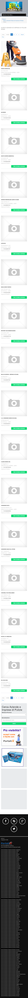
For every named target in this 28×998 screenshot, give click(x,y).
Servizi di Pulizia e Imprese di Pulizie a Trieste (10, 992)
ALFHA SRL (3, 243)
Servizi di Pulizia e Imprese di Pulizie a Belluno (10, 854)
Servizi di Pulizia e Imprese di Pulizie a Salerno (10, 937)
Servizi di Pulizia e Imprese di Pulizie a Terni (9, 891)
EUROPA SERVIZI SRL (5, 68)
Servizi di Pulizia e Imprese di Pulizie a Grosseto (10, 867)
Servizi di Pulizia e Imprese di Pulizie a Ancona (10, 949)
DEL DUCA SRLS (4, 680)
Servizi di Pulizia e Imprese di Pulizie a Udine (10, 894)
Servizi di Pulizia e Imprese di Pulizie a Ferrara (10, 962)
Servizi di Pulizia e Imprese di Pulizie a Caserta (10, 958)
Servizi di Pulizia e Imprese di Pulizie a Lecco (10, 869)
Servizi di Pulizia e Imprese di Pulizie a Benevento (11, 904)
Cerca (14, 723)
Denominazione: (6, 717)
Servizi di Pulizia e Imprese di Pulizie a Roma (10, 985)
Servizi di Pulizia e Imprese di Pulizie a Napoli (10, 875)
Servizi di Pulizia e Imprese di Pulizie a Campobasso (11, 908)
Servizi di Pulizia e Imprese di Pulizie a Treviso (10, 942)
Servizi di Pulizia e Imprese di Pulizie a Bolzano (10, 955)
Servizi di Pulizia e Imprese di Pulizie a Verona (10, 995)
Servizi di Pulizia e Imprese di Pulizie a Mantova (10, 971)
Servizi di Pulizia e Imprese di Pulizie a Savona (10, 888)
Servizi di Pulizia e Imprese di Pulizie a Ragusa (10, 884)
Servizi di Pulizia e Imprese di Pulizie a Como (10, 861)
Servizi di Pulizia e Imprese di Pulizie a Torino (10, 941)
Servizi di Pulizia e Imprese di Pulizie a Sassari (10, 987)
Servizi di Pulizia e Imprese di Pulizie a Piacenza (10, 881)
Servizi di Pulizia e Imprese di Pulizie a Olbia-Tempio (11, 877)
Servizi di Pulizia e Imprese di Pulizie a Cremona (10, 961)
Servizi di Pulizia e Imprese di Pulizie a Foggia (10, 914)
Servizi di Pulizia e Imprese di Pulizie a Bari (9, 952)
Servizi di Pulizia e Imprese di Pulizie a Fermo (10, 912)
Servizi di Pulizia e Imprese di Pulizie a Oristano (10, 927)
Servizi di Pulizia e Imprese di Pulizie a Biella (10, 855)
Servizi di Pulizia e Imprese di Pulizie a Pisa (9, 931)
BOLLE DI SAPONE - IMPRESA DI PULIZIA (9, 374)
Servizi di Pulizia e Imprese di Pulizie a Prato (10, 982)
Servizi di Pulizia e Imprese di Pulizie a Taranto (10, 940)
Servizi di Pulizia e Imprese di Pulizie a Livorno (10, 919)
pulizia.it (2, 838)
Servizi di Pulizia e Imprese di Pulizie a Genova (10, 915)
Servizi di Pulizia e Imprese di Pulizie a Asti (9, 852)
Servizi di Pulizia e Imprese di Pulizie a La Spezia (10, 868)
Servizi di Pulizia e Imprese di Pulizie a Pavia (10, 978)
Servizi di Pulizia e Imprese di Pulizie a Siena (10, 938)
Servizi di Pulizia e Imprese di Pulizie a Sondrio (10, 890)
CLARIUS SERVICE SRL (5, 461)
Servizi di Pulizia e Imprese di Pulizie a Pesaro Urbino (11, 930)
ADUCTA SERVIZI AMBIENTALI (7, 156)
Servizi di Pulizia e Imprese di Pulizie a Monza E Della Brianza (13, 974)
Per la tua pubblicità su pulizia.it (7, 845)
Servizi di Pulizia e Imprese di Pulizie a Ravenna (10, 934)
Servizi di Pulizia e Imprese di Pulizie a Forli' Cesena (11, 964)
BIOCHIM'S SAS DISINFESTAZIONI (8, 330)
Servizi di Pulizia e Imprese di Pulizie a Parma (10, 928)
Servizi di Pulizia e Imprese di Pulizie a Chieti (10, 959)
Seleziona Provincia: (7, 712)
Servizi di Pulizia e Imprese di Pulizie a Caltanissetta (11, 858)
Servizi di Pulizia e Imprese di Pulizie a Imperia (10, 917)
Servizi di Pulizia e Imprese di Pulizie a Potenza (10, 932)
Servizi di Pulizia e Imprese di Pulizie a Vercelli (10, 945)
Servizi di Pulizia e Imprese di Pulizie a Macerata (10, 921)
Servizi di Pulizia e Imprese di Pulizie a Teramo (10, 990)
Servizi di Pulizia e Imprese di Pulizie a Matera (10, 922)
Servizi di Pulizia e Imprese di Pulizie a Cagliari (10, 957)
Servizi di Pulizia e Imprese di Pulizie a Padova (10, 977)
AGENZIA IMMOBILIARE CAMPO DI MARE (10, 199)
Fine (3, 37)
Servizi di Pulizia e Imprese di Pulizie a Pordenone (11, 882)
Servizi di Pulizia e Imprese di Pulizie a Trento (10, 892)
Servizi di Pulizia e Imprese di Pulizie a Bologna (10, 905)
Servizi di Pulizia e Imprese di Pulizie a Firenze (10, 864)
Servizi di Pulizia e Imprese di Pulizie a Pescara (10, 979)
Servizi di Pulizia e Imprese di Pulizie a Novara (10, 925)
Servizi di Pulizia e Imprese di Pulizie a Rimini (10, 935)
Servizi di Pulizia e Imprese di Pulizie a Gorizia (10, 965)
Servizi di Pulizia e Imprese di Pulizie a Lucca (10, 871)
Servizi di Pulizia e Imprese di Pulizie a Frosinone (10, 865)
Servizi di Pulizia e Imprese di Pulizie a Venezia (10, 994)
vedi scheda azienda (19, 79)
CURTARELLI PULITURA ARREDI (7, 592)
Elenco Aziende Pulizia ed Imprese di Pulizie (13, 20)
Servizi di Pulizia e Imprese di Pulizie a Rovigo (10, 887)
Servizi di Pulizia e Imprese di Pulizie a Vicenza (10, 897)
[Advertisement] (12, 778)
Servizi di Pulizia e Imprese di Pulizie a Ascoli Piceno (11, 951)
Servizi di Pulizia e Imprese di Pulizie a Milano (10, 874)
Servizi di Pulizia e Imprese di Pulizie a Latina (10, 918)
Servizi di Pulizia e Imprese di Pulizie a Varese (10, 944)
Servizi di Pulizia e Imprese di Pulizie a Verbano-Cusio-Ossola (13, 895)
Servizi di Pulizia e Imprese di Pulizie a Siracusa (10, 988)
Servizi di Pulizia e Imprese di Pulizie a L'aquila (10, 967)
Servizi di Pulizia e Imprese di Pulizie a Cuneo (10, 862)
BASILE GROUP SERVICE (6, 287)
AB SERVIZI (3, 112)
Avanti (22, 34)
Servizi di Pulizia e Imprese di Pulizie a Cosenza (10, 911)
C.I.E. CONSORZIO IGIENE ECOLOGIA (9, 418)
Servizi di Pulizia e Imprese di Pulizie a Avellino (10, 902)
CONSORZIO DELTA (5, 505)
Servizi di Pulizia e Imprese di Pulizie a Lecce (10, 968)
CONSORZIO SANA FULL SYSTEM (8, 549)
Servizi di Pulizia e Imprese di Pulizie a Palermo (10, 878)
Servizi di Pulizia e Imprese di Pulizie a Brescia (10, 857)
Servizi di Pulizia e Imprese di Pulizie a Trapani (10, 991)
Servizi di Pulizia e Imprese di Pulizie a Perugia (10, 880)
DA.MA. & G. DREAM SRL (6, 636)
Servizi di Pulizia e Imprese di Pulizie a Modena (10, 924)
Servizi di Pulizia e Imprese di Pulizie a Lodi (9, 969)
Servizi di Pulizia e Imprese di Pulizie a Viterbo (10, 947)
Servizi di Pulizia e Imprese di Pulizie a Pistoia (10, 981)
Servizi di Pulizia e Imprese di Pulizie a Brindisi (10, 907)
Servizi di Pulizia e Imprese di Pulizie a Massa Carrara (11, 872)
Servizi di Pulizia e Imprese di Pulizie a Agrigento (10, 849)
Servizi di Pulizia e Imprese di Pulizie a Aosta (10, 851)
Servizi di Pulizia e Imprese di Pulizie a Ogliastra (10, 975)
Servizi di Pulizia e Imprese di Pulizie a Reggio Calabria (12, 984)
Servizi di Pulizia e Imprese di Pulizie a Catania (10, 859)
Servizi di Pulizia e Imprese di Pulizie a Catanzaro (11, 909)
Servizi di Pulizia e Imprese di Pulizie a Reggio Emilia (11, 885)
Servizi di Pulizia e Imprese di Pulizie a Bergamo (10, 954)
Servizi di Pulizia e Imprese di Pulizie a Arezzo (10, 901)
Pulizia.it (4, 19)
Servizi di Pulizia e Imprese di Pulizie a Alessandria (11, 899)
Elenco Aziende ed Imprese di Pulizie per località (10, 847)
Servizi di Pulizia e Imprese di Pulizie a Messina (10, 972)
